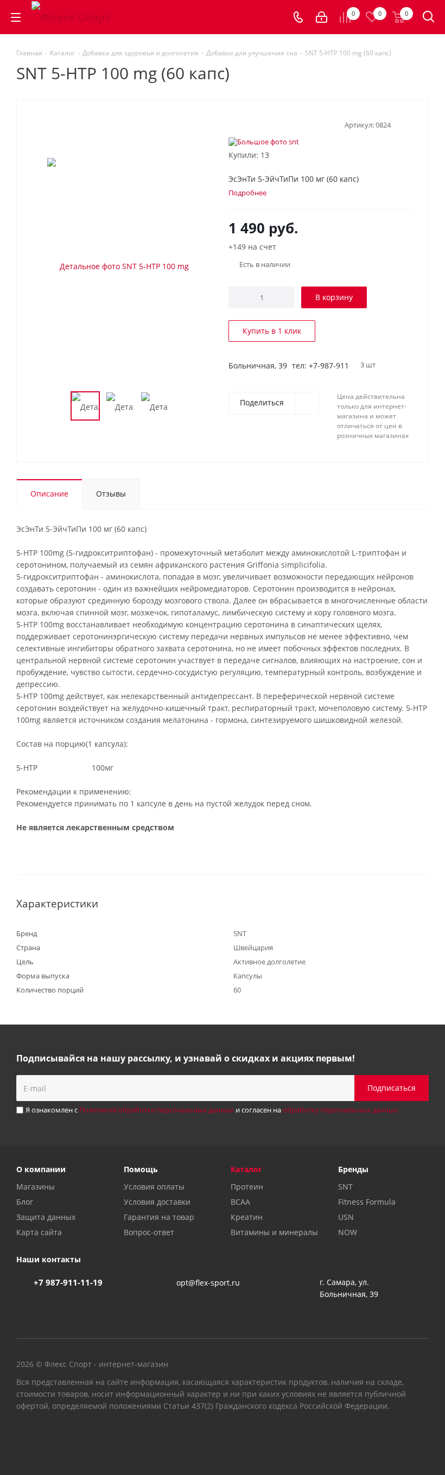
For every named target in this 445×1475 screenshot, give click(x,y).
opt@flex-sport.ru (208, 1282)
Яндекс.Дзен (420, 1436)
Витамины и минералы (274, 1232)
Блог (24, 1202)
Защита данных (45, 1217)
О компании (41, 1169)
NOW (347, 1232)
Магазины (35, 1186)
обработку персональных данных (340, 1110)
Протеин (247, 1186)
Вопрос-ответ (149, 1232)
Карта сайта (39, 1232)
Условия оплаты (154, 1186)
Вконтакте (366, 1436)
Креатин (247, 1217)
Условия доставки (157, 1202)
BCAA (240, 1202)
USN (346, 1217)
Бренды (353, 1169)
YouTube (393, 1436)
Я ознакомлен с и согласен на (212, 1110)
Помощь (141, 1169)
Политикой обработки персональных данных (156, 1110)
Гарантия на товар (159, 1217)
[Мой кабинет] (321, 17)
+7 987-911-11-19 (68, 1282)
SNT (345, 1186)
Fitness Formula (367, 1202)
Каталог (246, 1169)
